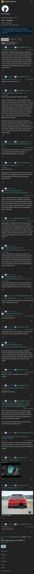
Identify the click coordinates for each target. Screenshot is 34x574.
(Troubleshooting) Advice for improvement (12, 93)
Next (3, 546)
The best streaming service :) (9, 329)
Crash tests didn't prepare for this (10, 488)
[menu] (31, 2)
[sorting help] (17, 43)
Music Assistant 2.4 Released (9, 220)
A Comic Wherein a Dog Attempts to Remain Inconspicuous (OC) (16, 144)
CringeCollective (10, 1)
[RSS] (19, 43)
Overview (5, 39)
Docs (2, 564)
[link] (5, 542)
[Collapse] (3, 47)
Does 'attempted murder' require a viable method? (14, 347)
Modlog (3, 554)
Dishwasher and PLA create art (9, 49)
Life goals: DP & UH (7, 372)
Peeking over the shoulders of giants (11, 460)
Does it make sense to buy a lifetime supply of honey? (15, 192)
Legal (2, 558)
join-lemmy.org (5, 571)
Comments (13, 39)
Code (2, 567)
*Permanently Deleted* (9, 298)
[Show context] (19, 50)
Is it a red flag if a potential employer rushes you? (14, 250)
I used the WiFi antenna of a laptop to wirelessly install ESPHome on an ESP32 (15, 437)
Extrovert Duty (5, 526)
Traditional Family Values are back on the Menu (13, 388)
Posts (19, 39)
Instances (4, 561)
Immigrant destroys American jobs (10, 165)
